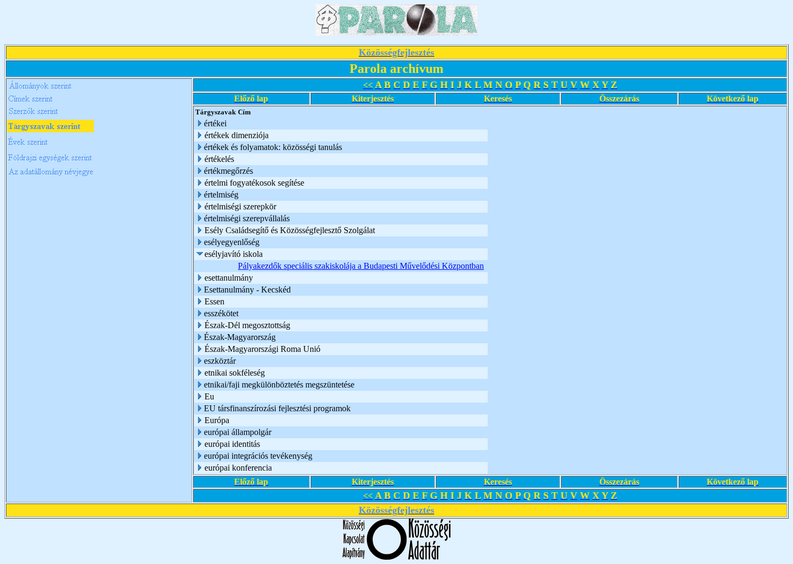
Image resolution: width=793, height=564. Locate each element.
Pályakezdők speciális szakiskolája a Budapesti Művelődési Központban (361, 265)
